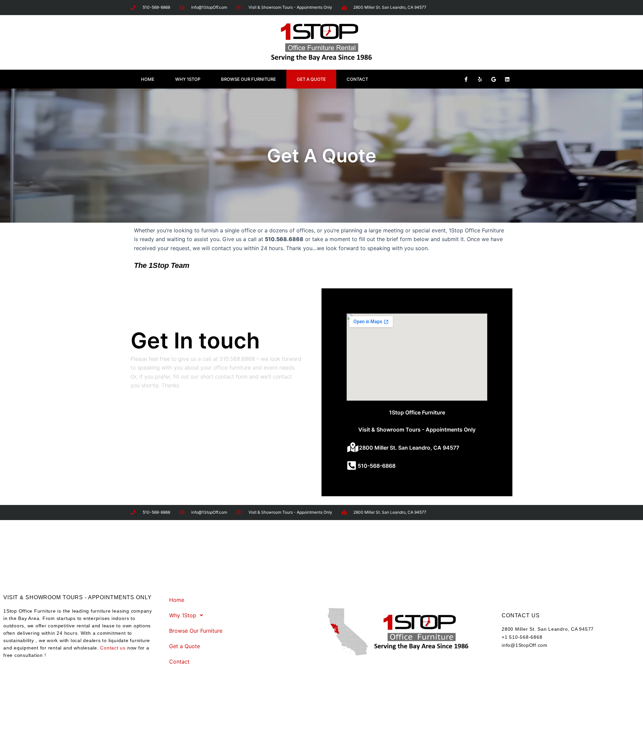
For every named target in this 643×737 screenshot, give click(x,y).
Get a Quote (311, 79)
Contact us (113, 647)
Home (147, 79)
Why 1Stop (187, 79)
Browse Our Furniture (248, 79)
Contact (357, 79)
